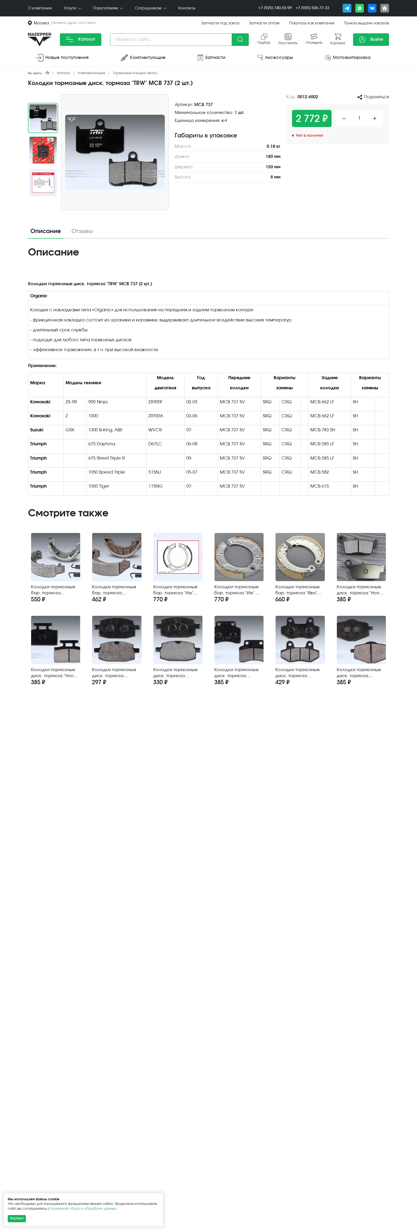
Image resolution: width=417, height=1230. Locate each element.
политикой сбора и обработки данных (83, 1208)
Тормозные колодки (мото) (135, 73)
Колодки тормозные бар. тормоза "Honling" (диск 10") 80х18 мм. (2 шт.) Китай (55, 590)
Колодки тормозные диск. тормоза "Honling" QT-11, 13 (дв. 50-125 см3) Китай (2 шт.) (238, 673)
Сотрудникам (148, 8)
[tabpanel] (208, 373)
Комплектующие (91, 73)
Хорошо (17, 1218)
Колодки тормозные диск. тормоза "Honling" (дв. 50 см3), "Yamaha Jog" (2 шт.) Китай (176, 673)
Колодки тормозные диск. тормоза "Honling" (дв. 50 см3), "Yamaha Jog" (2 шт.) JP (115, 673)
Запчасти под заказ (220, 23)
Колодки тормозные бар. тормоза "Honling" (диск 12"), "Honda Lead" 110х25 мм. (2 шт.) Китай (114, 590)
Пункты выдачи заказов (366, 23)
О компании (40, 8)
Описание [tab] (45, 231)
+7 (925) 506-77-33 (312, 8)
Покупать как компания (311, 23)
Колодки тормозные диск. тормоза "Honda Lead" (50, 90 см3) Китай (361, 590)
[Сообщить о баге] (384, 8)
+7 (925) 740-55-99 (275, 8)
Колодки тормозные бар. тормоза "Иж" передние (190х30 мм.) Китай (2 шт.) (236, 590)
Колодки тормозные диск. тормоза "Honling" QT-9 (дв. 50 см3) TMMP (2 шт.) (359, 673)
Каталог (86, 39)
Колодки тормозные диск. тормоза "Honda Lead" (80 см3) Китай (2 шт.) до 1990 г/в (55, 673)
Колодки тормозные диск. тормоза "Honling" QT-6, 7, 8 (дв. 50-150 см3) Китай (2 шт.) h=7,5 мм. (299, 673)
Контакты (186, 8)
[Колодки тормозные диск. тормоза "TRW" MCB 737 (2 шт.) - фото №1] (115, 152)
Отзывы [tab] (82, 231)
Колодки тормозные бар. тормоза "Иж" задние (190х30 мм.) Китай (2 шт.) (175, 590)
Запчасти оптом (264, 23)
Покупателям (106, 8)
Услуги (70, 8)
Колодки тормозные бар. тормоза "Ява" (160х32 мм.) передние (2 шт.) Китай (297, 590)
